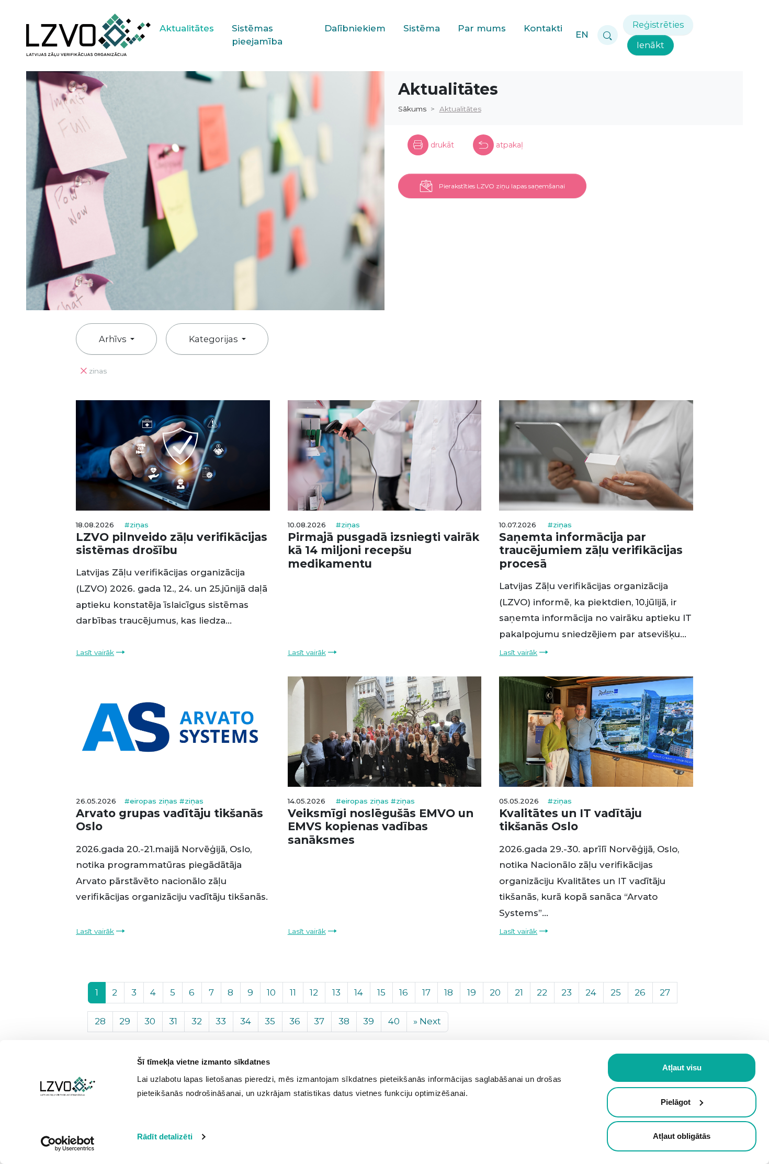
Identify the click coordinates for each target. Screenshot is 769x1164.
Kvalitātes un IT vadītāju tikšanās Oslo (570, 819)
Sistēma (421, 28)
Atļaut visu (682, 1067)
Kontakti (543, 28)
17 (426, 992)
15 (381, 992)
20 (495, 992)
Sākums (412, 109)
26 (640, 992)
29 (124, 1021)
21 (519, 992)
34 (245, 1021)
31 (173, 1021)
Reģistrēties (658, 24)
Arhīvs (113, 339)
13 (336, 992)
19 (471, 992)
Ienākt (650, 45)
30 (149, 1021)
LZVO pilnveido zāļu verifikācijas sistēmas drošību (171, 543)
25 (615, 992)
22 (542, 992)
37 (319, 1021)
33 (221, 1021)
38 (343, 1021)
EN (582, 34)
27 (665, 992)
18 (448, 992)
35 (270, 1021)
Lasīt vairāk (95, 652)
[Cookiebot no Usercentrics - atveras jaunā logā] (68, 1143)
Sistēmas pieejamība (257, 35)
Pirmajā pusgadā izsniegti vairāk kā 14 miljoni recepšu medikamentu (383, 550)
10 (271, 992)
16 (403, 992)
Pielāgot (676, 1102)
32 (196, 1021)
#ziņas (137, 525)
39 (368, 1021)
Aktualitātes (187, 28)
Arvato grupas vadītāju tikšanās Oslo (169, 819)
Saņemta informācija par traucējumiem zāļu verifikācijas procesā (591, 550)
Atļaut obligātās (681, 1136)
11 (293, 992)
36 (294, 1021)
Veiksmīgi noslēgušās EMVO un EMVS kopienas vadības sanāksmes (380, 826)
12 (314, 992)
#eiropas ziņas (152, 801)
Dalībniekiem (355, 28)
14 (358, 992)
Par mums (482, 28)
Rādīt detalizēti (165, 1136)
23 (566, 992)
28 (100, 1021)
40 (394, 1021)
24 (590, 992)
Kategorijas (214, 339)
